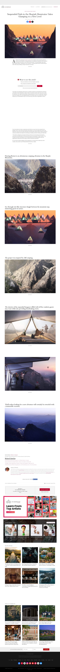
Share (35, 479)
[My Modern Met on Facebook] (19, 663)
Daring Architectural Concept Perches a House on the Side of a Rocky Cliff (18, 461)
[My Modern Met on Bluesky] (41, 663)
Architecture (29, 11)
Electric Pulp (53, 668)
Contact (32, 668)
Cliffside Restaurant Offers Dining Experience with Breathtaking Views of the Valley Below (21, 464)
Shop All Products (51, 522)
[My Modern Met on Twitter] (24, 663)
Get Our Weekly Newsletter (50, 483)
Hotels (34, 11)
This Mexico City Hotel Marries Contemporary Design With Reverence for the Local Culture (30, 586)
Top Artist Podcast (21, 470)
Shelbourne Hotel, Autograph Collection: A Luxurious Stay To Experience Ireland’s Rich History (29, 643)
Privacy (29, 669)
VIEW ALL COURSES (10, 512)
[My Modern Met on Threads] (38, 663)
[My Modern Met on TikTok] (35, 663)
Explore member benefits (45, 491)
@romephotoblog (48, 473)
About (19, 668)
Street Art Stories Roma (49, 472)
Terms (31, 669)
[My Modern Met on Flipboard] (30, 663)
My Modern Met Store (10, 522)
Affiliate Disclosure (39, 668)
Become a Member (45, 489)
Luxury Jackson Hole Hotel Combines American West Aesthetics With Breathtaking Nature (46, 643)
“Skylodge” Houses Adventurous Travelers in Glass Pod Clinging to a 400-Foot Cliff (19, 463)
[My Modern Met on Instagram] (27, 663)
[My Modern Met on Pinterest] (22, 663)
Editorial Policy (22, 668)
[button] (38, 6)
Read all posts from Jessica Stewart (16, 474)
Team (25, 668)
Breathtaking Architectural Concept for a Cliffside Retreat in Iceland (17, 460)
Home (26, 11)
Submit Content (29, 668)
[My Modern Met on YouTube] (33, 663)
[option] (31, 513)
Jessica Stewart (28, 19)
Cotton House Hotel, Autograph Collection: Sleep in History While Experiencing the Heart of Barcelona (11, 643)
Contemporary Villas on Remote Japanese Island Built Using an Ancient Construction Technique (46, 586)
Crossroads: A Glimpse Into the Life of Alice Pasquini (26, 473)
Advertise (35, 668)
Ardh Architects (28, 59)
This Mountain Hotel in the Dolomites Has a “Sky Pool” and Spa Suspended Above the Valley (13, 565)
